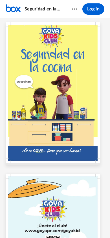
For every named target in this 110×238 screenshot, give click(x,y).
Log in (93, 9)
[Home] (13, 9)
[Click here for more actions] (74, 9)
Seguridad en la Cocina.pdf (43, 9)
